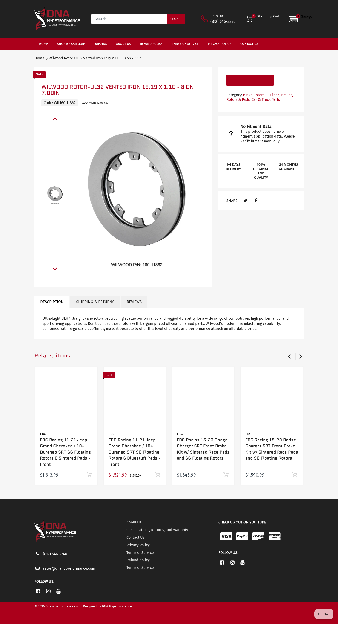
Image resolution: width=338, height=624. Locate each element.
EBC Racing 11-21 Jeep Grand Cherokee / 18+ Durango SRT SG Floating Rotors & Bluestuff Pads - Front (134, 452)
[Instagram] (48, 591)
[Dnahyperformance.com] (57, 19)
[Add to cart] (89, 475)
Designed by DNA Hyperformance (107, 606)
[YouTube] (58, 591)
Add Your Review (95, 103)
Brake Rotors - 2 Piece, (261, 95)
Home (39, 58)
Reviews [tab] (134, 301)
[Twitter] (245, 200)
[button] (300, 19)
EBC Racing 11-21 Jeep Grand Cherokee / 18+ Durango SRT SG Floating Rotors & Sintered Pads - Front (65, 452)
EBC (43, 434)
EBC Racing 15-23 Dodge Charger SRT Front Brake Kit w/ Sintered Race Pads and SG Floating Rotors (203, 449)
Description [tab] (52, 301)
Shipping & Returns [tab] (95, 301)
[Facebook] (255, 200)
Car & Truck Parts (266, 99)
